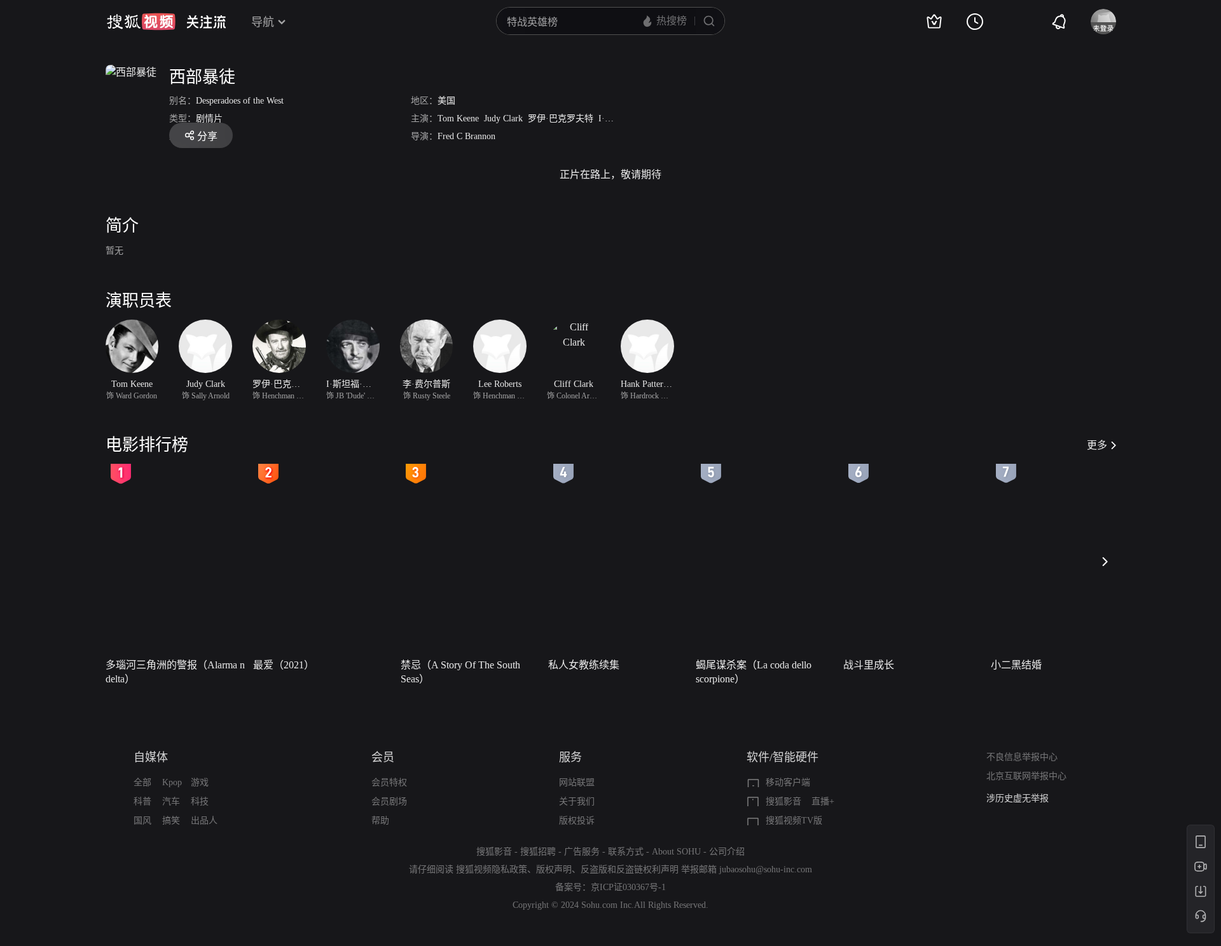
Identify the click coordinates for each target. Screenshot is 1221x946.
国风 (142, 820)
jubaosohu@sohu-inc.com (765, 869)
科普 (142, 801)
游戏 (200, 782)
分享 (207, 136)
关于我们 (577, 801)
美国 (446, 100)
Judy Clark (503, 118)
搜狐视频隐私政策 (491, 869)
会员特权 (389, 782)
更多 (1097, 445)
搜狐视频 (141, 21)
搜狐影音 (783, 801)
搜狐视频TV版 (794, 820)
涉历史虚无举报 (1017, 798)
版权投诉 (577, 820)
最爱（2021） (283, 664)
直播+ (822, 801)
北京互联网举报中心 (1026, 776)
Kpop (172, 782)
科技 (200, 801)
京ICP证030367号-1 (628, 887)
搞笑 (171, 820)
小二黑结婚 (1016, 664)
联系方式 (626, 851)
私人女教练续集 (583, 664)
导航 (262, 22)
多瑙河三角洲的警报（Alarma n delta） (175, 671)
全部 (142, 782)
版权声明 (554, 869)
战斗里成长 (868, 664)
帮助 (380, 820)
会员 (382, 757)
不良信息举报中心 (1022, 757)
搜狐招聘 (538, 851)
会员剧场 (389, 801)
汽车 (171, 801)
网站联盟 (577, 782)
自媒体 (151, 757)
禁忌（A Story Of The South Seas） (460, 671)
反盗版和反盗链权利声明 (630, 869)
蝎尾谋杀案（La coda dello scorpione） (753, 671)
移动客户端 (788, 782)
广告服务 (582, 851)
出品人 (204, 820)
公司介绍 (727, 851)
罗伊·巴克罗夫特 (560, 118)
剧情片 (209, 118)
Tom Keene (458, 118)
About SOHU (676, 851)
